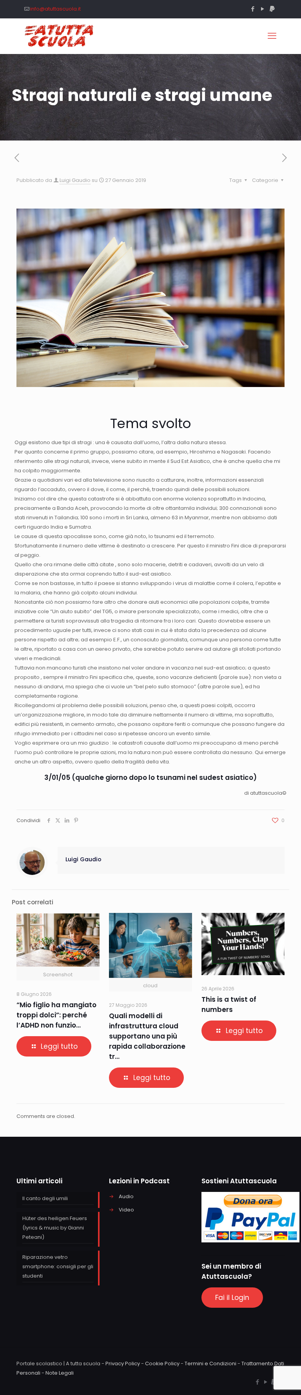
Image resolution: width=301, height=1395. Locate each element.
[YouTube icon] (262, 9)
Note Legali (59, 1373)
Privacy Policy (122, 1363)
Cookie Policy (162, 1363)
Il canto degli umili (45, 1198)
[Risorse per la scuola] (59, 36)
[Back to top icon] (263, 1379)
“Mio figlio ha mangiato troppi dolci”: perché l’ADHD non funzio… (56, 1015)
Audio (126, 1196)
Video (126, 1209)
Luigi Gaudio (75, 180)
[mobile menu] (272, 36)
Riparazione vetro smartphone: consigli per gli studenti (57, 1266)
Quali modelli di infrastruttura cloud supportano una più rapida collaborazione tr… (147, 1036)
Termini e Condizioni (210, 1363)
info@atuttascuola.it (55, 9)
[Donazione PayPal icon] (272, 9)
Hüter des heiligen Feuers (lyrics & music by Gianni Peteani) (54, 1228)
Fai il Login (232, 1297)
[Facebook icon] (253, 9)
